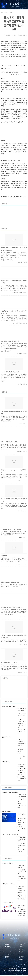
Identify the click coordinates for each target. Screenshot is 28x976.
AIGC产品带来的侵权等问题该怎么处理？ (22, 839)
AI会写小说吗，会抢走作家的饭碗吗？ (22, 878)
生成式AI (3, 351)
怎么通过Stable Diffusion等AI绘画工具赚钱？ (22, 897)
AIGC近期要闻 (7, 787)
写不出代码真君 (18, 564)
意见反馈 (7, 957)
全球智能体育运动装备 (17, 292)
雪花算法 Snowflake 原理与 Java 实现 (10, 582)
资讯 (11, 12)
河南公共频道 (19, 353)
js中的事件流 (4, 555)
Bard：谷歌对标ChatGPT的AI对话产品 (22, 778)
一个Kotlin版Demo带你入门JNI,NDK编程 (11, 529)
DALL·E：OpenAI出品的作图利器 (22, 756)
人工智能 (8, 351)
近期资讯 (4, 392)
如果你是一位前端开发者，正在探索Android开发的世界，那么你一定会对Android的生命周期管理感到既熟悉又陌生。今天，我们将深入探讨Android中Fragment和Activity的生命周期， (14, 476)
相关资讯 (4, 228)
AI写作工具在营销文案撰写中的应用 (22, 871)
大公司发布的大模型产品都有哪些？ (10, 792)
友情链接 (21, 949)
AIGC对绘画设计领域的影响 (8, 883)
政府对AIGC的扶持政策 (7, 811)
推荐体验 (4, 203)
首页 (7, 12)
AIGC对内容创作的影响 (7, 863)
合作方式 (21, 944)
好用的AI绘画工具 (6, 737)
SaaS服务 (21, 946)
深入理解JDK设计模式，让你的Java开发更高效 (12, 607)
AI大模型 (7, 259)
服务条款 (21, 959)
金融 (11, 259)
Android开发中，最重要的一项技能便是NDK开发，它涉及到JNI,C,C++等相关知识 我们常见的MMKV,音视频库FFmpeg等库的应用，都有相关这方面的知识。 (13, 533)
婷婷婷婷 (20, 672)
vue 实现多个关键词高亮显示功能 (9, 662)
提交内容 (21, 951)
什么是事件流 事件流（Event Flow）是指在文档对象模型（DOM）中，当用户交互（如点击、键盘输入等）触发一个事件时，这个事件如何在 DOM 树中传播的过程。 (13, 560)
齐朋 (21, 617)
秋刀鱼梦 (20, 589)
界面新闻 (20, 262)
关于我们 (7, 944)
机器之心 (20, 511)
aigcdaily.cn (14, 968)
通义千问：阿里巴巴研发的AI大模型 (22, 731)
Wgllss (20, 537)
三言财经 (20, 384)
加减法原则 (19, 451)
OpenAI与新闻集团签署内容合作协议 (10, 372)
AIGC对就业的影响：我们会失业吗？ (10, 834)
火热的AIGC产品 (5, 761)
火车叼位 (20, 480)
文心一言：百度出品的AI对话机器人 (22, 715)
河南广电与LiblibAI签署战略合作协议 (10, 341)
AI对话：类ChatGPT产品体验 (9, 706)
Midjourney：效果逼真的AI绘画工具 (21, 749)
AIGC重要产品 (7, 701)
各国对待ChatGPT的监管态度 (21, 828)
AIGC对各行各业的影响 (7, 902)
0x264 (21, 423)
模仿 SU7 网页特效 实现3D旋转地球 (9, 442)
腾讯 (2, 259)
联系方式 (7, 946)
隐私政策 (21, 957)
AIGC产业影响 (7, 858)
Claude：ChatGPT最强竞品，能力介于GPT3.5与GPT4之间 (21, 723)
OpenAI (2, 381)
